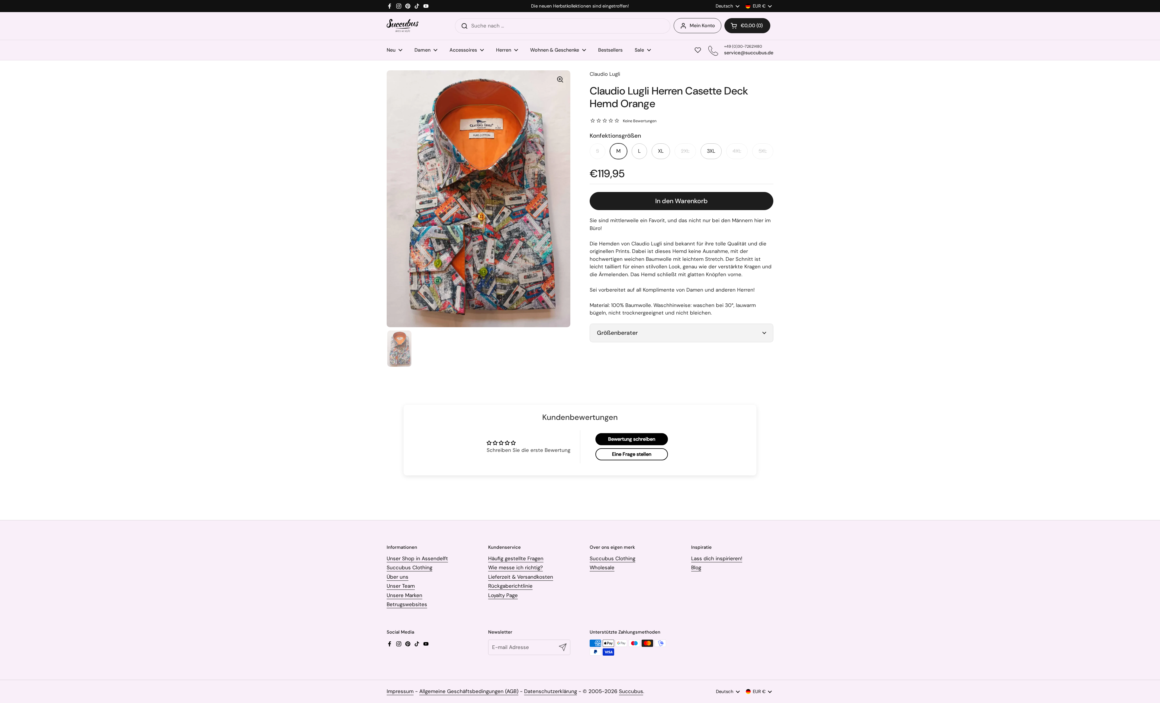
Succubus (631, 691)
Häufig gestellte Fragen (515, 558)
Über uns (397, 577)
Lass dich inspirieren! (716, 558)
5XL (763, 151)
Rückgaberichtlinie (510, 586)
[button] (747, 25)
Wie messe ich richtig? (515, 567)
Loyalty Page (503, 595)
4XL (737, 151)
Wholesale (602, 567)
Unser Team (401, 586)
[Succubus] (402, 26)
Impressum (400, 691)
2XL (685, 151)
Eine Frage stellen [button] (631, 454)
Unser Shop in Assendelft (417, 558)
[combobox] (562, 26)
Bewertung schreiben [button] (631, 439)
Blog (696, 567)
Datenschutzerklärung (550, 691)
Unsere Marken (404, 595)
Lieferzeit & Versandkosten (520, 577)
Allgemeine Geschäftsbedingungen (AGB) (468, 691)
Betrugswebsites (407, 604)
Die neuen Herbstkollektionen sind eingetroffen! (580, 6)
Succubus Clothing (409, 567)
